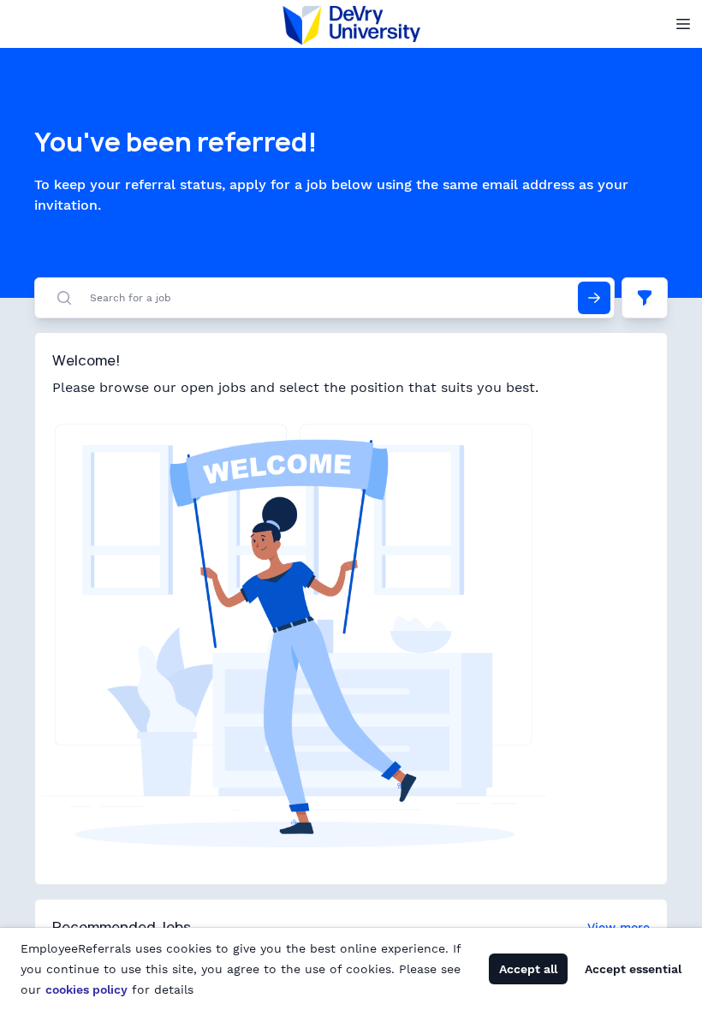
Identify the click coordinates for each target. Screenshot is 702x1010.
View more (618, 927)
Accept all (528, 969)
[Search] (594, 298)
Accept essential (633, 969)
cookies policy (86, 989)
